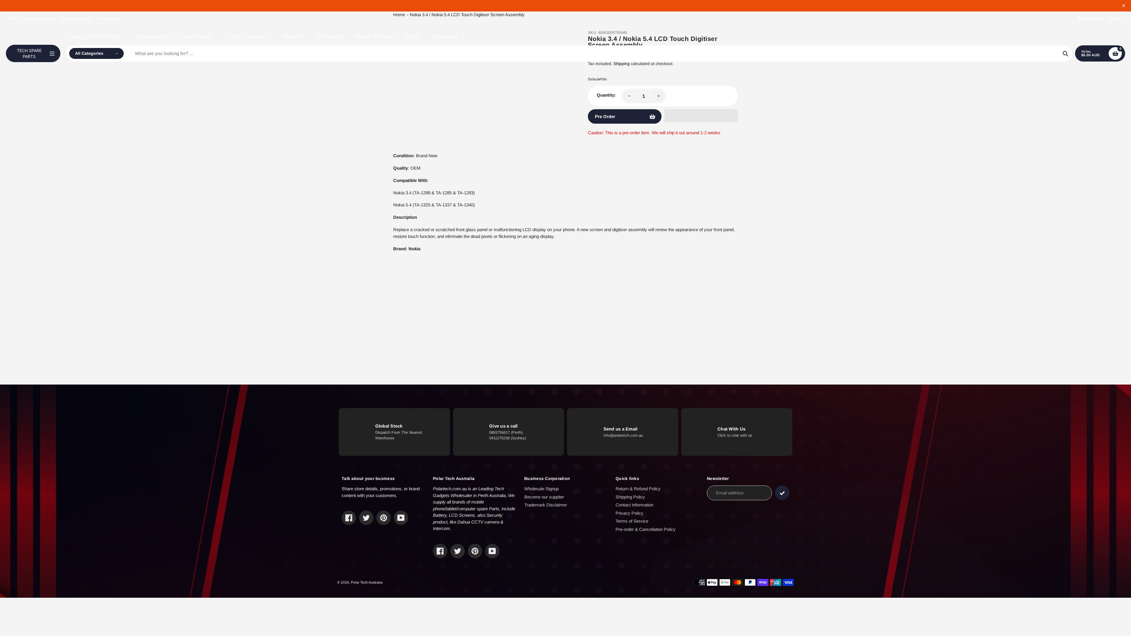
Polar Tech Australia (367, 582)
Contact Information (634, 504)
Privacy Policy (629, 513)
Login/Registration (39, 19)
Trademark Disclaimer (545, 504)
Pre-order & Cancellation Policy (646, 529)
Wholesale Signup (541, 488)
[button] (701, 115)
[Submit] (782, 493)
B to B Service (108, 19)
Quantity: (606, 94)
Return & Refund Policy (638, 488)
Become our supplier (544, 496)
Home (14, 19)
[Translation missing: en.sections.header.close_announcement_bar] (1124, 6)
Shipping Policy (630, 496)
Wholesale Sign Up (75, 19)
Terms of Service (632, 521)
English (1116, 18)
